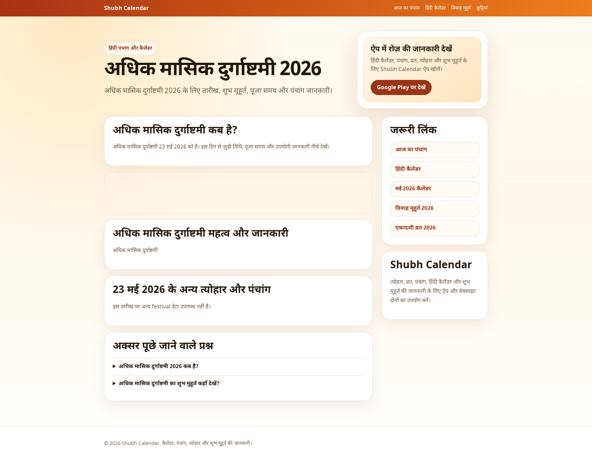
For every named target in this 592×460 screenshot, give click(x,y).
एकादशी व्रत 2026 (415, 228)
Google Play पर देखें (401, 88)
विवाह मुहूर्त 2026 (414, 208)
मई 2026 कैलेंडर (413, 189)
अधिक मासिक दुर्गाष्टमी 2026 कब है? (159, 366)
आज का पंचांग (407, 8)
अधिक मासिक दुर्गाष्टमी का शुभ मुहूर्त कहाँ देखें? (169, 384)
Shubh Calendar (126, 8)
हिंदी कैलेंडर (435, 8)
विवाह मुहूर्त (461, 8)
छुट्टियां (482, 8)
